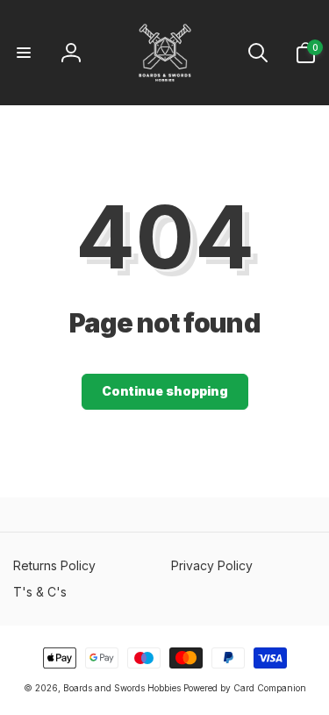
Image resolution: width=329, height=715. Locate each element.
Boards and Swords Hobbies (122, 688)
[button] (23, 52)
